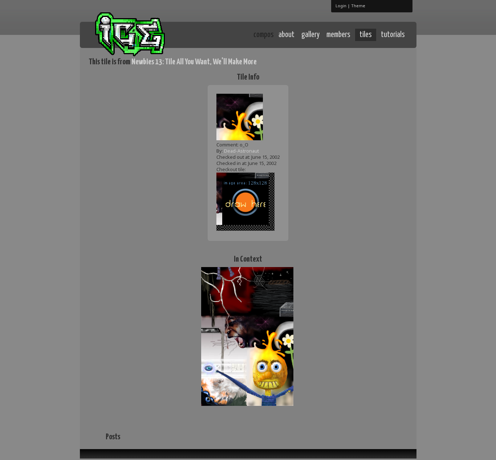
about (286, 35)
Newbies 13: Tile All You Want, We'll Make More (194, 62)
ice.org (142, 34)
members (338, 35)
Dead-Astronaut (241, 151)
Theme (358, 5)
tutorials (393, 35)
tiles (365, 35)
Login (341, 5)
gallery (310, 35)
